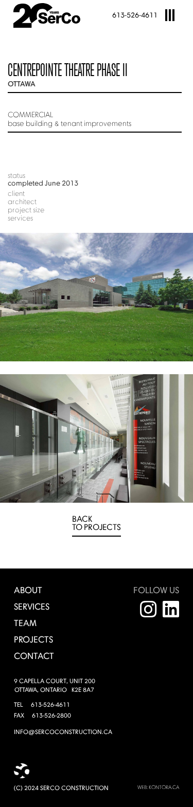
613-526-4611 (134, 15)
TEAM (25, 623)
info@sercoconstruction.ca (63, 732)
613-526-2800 (51, 716)
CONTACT (34, 656)
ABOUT (28, 590)
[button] (170, 15)
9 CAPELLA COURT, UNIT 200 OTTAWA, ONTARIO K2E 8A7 (54, 685)
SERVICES (31, 607)
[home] (46, 15)
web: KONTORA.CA (158, 787)
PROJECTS (33, 640)
